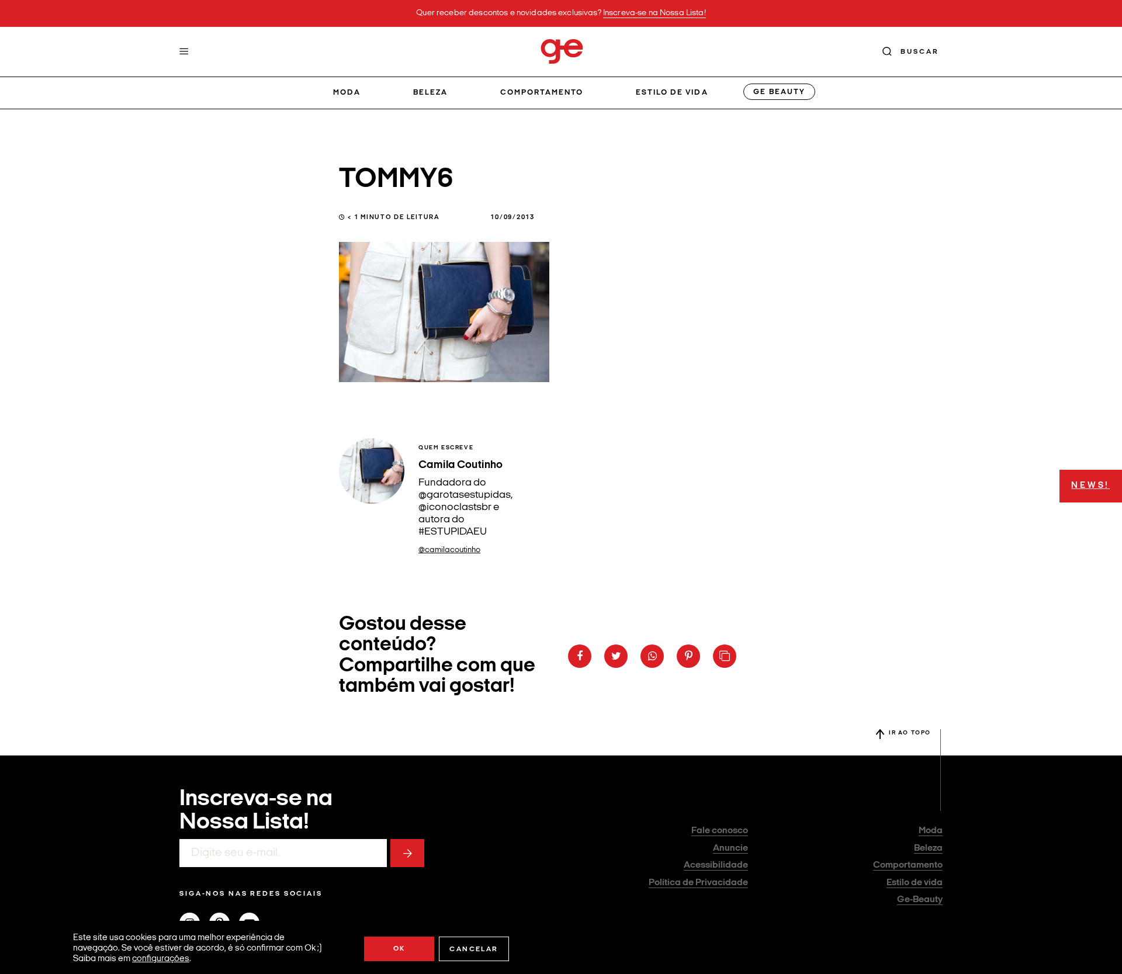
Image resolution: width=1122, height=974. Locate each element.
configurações (160, 959)
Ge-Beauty (920, 899)
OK (399, 948)
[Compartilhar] (579, 656)
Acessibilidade (716, 865)
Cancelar (473, 949)
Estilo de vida (672, 92)
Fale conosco (719, 831)
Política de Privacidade (698, 883)
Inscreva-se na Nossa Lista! (654, 13)
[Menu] (184, 51)
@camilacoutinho (449, 550)
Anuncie (730, 848)
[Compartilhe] (724, 656)
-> (407, 853)
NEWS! (1090, 485)
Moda (347, 92)
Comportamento (542, 92)
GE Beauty (779, 92)
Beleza (430, 92)
